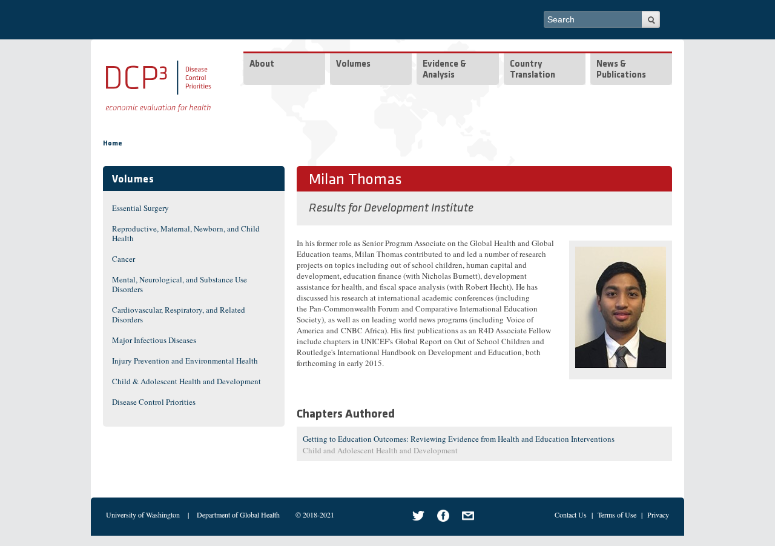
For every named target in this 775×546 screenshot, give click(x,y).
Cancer (123, 258)
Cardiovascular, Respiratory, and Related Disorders (178, 314)
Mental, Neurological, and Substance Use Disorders (179, 284)
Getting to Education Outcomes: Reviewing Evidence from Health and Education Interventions (459, 438)
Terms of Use (617, 514)
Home (112, 143)
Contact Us (571, 514)
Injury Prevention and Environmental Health (185, 360)
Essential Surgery (140, 207)
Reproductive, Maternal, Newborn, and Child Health (186, 233)
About (261, 64)
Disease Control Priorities (154, 401)
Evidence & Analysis (444, 70)
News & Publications (621, 70)
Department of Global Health (238, 514)
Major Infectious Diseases (154, 340)
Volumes (353, 64)
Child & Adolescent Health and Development (186, 381)
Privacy (658, 514)
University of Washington (143, 514)
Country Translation (532, 70)
